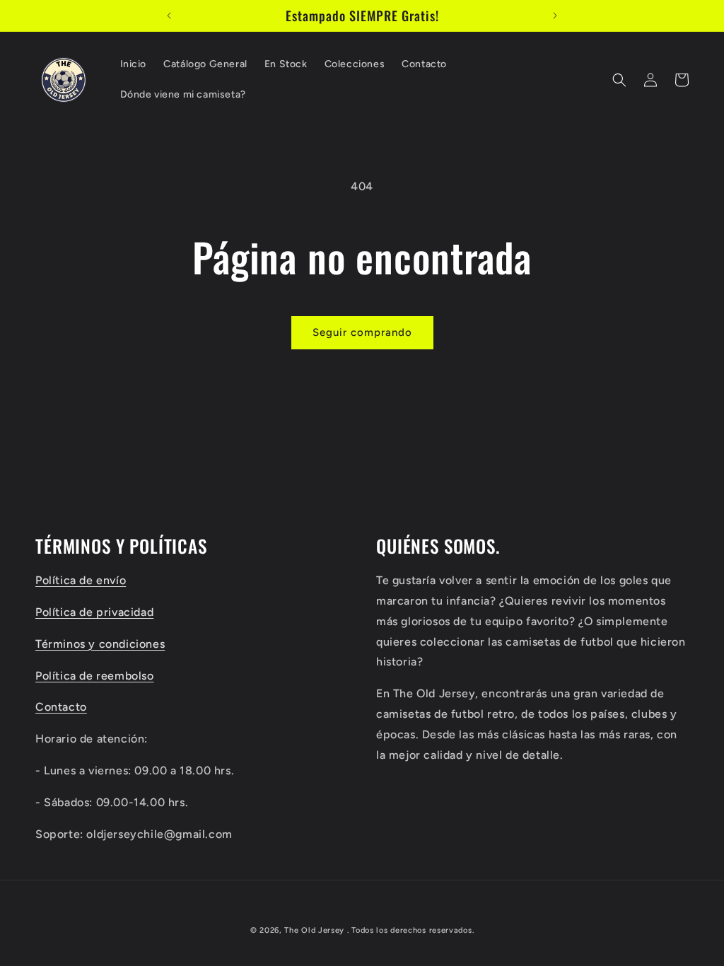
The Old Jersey (314, 930)
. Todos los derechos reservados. (410, 930)
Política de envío (80, 580)
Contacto (61, 707)
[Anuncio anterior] (169, 15)
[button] (619, 79)
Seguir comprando (362, 332)
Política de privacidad (94, 612)
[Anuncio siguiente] (555, 15)
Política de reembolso (94, 675)
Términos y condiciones (100, 644)
